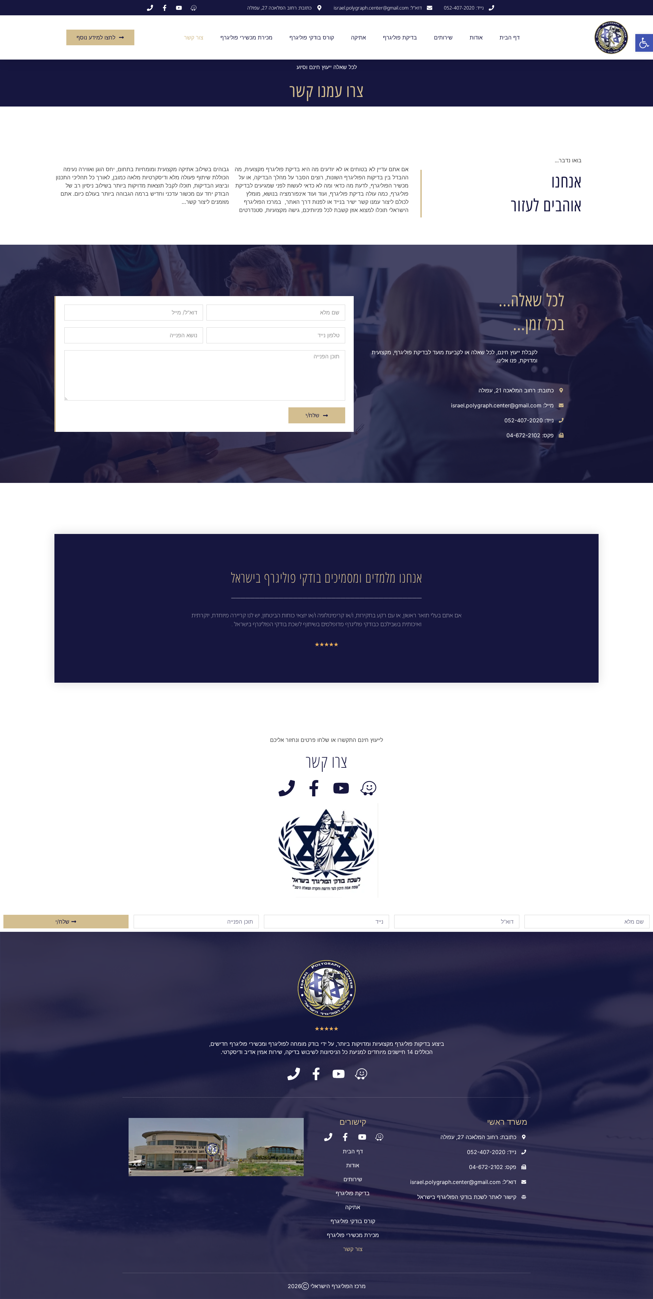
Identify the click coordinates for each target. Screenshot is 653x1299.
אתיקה (358, 37)
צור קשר (193, 37)
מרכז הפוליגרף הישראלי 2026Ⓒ (327, 1286)
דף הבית (510, 37)
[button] (644, 43)
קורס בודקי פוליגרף (311, 37)
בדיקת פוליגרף (400, 37)
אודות (476, 37)
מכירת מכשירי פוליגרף (246, 37)
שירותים (443, 37)
